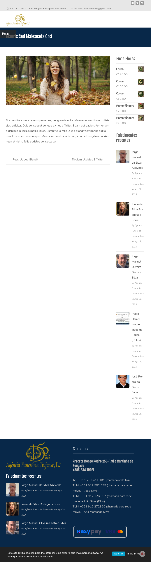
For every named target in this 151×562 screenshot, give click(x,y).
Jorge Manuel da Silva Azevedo (137, 160)
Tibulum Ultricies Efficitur (89, 160)
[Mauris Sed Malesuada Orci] (58, 80)
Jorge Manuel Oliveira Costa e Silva (136, 266)
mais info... (134, 553)
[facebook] (132, 5)
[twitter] (137, 5)
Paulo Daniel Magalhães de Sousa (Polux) (137, 327)
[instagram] (142, 5)
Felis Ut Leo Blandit (23, 160)
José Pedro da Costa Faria (137, 384)
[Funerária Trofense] (15, 18)
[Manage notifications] (142, 554)
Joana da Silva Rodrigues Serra (137, 212)
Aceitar (118, 553)
